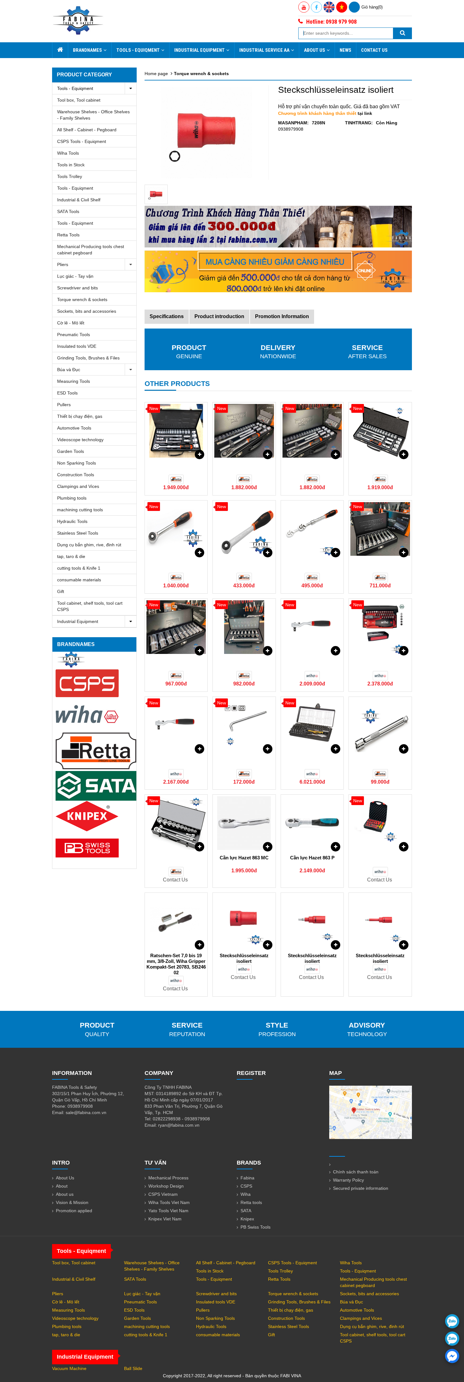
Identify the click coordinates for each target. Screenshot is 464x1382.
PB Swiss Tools (256, 1227)
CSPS (246, 1186)
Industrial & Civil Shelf (78, 199)
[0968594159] (452, 1339)
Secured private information (360, 1188)
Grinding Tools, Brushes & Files (88, 357)
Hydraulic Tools (72, 521)
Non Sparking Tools (76, 463)
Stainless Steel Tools (77, 533)
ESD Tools (67, 392)
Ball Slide (133, 1368)
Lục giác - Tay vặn (75, 276)
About (62, 1186)
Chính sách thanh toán (355, 1171)
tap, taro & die (71, 556)
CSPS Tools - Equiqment (81, 141)
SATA (246, 1210)
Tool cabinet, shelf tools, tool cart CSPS (89, 606)
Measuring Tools (73, 381)
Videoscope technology (80, 439)
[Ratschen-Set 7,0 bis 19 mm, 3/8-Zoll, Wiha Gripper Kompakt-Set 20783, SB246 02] (176, 921)
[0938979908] (452, 1321)
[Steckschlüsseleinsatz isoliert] (156, 194)
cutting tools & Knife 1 (78, 568)
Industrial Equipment (199, 50)
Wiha (246, 1194)
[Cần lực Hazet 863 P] (312, 823)
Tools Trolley (69, 176)
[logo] (78, 20)
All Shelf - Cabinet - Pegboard (86, 129)
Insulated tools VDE (76, 346)
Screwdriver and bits (77, 287)
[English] (329, 7)
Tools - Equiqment (138, 50)
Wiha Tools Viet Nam (169, 1202)
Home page (156, 73)
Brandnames (87, 50)
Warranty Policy (348, 1180)
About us (65, 1194)
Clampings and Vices (78, 486)
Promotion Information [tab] (282, 316)
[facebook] (452, 1356)
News (345, 50)
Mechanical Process (168, 1177)
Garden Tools (70, 451)
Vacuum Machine (69, 1368)
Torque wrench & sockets (82, 299)
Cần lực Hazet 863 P (312, 857)
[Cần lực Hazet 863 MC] (244, 823)
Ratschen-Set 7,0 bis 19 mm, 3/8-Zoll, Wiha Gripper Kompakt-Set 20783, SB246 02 (176, 964)
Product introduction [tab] (219, 316)
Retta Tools (68, 234)
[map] (370, 1111)
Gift (60, 591)
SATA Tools (68, 211)
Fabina (247, 1177)
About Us (314, 50)
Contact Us (374, 50)
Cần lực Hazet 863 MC (244, 857)
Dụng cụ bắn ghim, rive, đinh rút (89, 544)
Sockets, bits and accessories (86, 311)
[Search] (402, 33)
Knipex (247, 1218)
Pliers (62, 264)
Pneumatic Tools (73, 334)
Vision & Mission (72, 1202)
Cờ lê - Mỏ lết (70, 322)
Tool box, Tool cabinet (78, 100)
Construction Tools (75, 474)
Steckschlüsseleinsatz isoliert (244, 958)
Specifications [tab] (167, 316)
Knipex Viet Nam (164, 1218)
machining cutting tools (80, 509)
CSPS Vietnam (163, 1194)
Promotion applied (74, 1210)
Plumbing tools (71, 498)
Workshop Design (166, 1186)
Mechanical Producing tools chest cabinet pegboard (90, 249)
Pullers (64, 404)
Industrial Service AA (264, 50)
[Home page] (60, 50)
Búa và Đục (68, 369)
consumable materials (79, 579)
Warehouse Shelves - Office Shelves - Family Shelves (93, 115)
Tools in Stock (71, 164)
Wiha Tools (68, 153)
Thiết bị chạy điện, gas (79, 416)
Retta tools (251, 1202)
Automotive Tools (74, 427)
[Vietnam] (341, 7)
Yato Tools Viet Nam (168, 1210)
